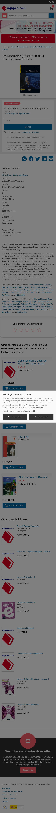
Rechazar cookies (15, 417)
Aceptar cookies (41, 417)
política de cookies (29, 411)
